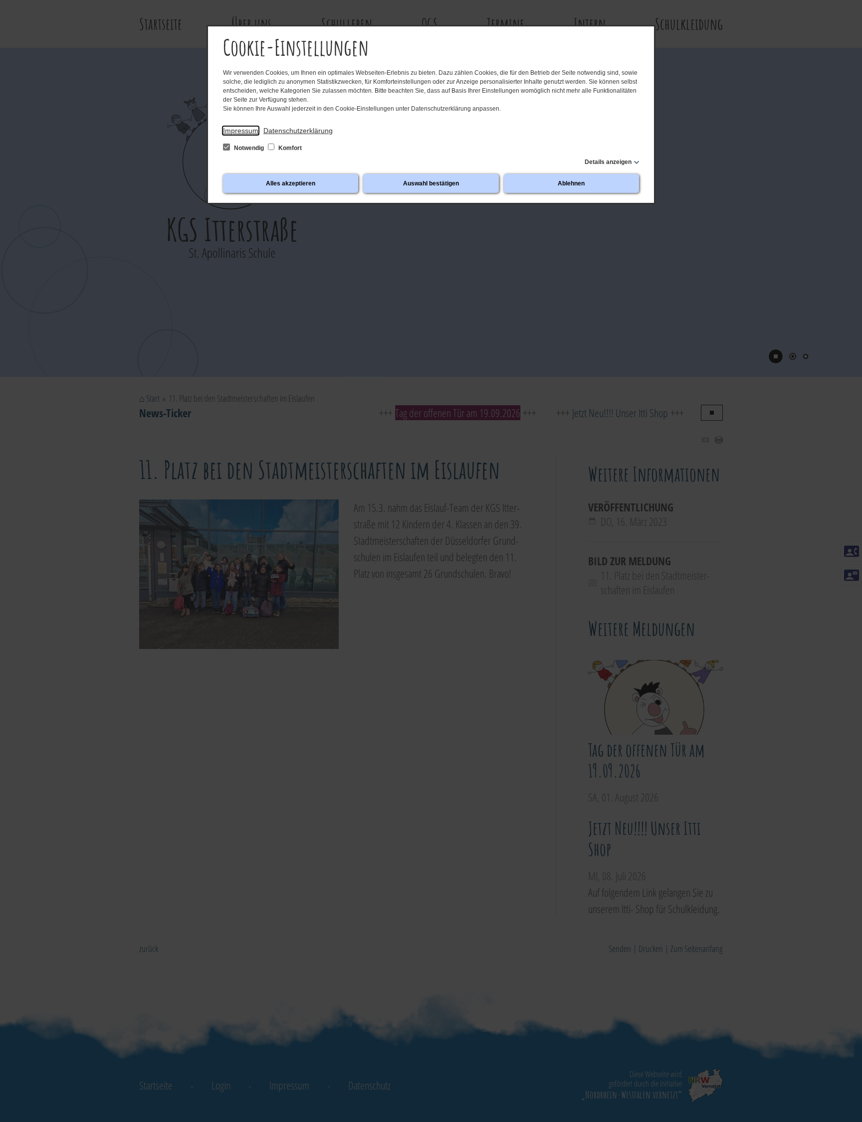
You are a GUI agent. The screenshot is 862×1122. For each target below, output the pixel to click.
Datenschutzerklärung (298, 131)
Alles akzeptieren (290, 183)
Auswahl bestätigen (431, 183)
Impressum (240, 131)
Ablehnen (571, 183)
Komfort (289, 148)
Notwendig (248, 148)
